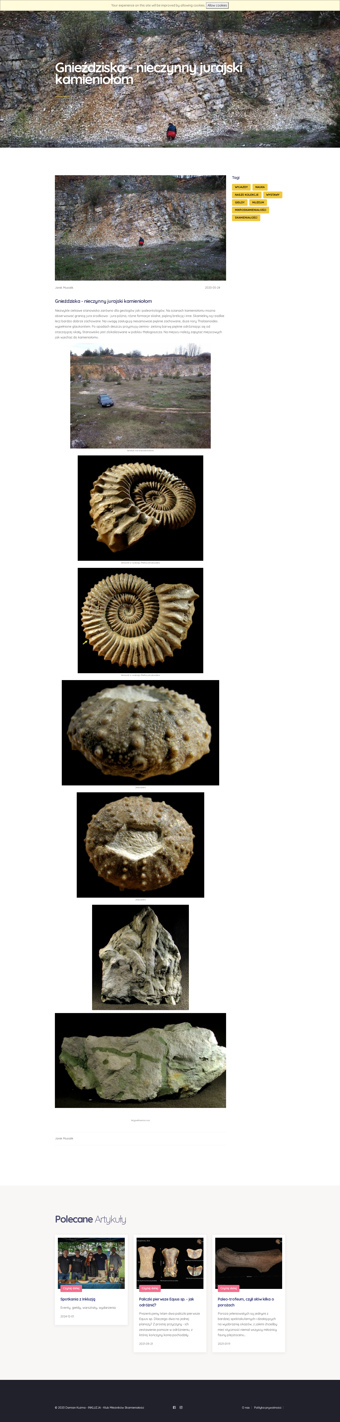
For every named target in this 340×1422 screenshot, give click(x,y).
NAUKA (260, 187)
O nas (246, 1407)
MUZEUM (258, 202)
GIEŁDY (240, 202)
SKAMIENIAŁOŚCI (246, 217)
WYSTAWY (272, 195)
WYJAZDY (241, 187)
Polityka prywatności (267, 1407)
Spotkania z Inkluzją (77, 1299)
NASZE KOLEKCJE (247, 195)
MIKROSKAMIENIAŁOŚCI (250, 210)
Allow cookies (217, 5)
